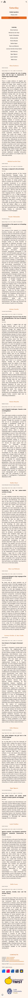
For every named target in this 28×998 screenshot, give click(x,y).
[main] (14, 7)
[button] (1, 2)
